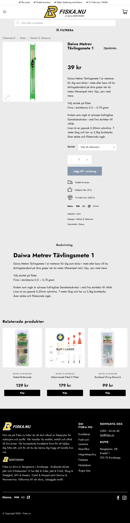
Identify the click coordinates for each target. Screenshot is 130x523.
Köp (65, 393)
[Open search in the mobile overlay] (65, 22)
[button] (5, 12)
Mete (23, 38)
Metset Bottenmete (22, 377)
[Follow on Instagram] (124, 498)
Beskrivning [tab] (64, 245)
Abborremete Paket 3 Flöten (65, 377)
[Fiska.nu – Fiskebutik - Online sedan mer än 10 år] (65, 12)
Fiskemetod (9, 38)
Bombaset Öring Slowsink (108, 377)
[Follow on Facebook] (118, 498)
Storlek (71, 147)
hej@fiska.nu (107, 435)
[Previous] (2, 365)
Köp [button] (22, 393)
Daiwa (81, 224)
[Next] (127, 365)
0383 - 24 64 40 (110, 431)
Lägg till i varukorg (84, 171)
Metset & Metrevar (40, 38)
